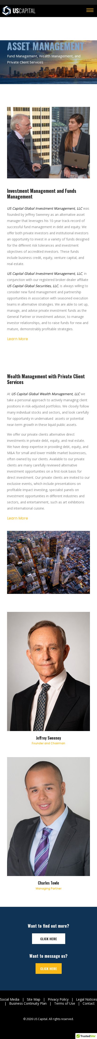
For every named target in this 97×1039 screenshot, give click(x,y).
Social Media (9, 999)
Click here (48, 938)
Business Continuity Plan (28, 1003)
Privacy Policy (58, 999)
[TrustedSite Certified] (48, 1027)
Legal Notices (86, 999)
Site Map (33, 999)
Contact (89, 1003)
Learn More (17, 339)
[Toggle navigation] (89, 11)
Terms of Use (64, 1003)
